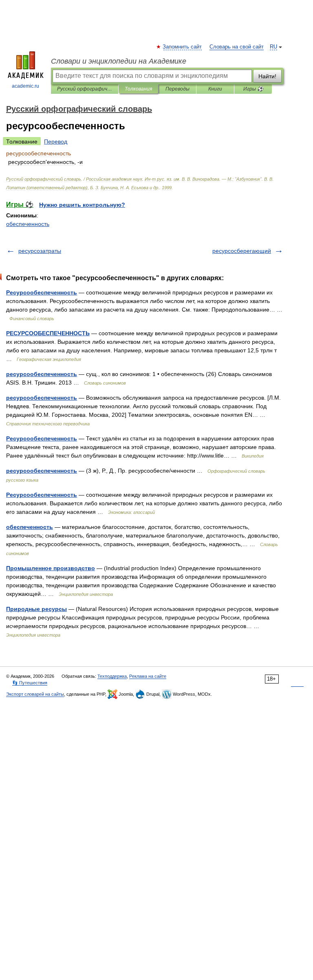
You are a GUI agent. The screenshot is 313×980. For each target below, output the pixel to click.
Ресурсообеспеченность (41, 292)
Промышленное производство (50, 568)
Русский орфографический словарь (84, 89)
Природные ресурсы (36, 609)
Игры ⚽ (253, 89)
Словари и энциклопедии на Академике (118, 61)
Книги (215, 89)
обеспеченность (27, 224)
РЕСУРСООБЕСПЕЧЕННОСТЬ (48, 333)
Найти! (267, 76)
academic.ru (25, 86)
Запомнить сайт (182, 47)
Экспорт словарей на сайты (35, 694)
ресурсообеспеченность (41, 374)
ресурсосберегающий (241, 251)
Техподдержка (112, 676)
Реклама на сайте (147, 676)
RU (273, 47)
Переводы (177, 89)
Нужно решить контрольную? (82, 204)
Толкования (138, 89)
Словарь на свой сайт (236, 47)
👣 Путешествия (29, 682)
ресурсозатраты (39, 251)
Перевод (55, 141)
